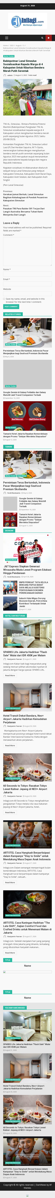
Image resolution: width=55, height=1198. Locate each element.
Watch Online (49, 38)
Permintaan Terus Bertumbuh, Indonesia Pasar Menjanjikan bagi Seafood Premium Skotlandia (27, 333)
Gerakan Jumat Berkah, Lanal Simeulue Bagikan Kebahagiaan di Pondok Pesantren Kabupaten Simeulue (25, 196)
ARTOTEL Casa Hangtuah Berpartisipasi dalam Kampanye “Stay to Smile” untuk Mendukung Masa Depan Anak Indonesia (27, 834)
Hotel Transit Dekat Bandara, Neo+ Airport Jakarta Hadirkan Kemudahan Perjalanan (27, 697)
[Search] (42, 37)
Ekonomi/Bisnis (11, 560)
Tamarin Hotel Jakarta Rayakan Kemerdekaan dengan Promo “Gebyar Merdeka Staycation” (27, 416)
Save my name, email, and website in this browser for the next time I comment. (25, 300)
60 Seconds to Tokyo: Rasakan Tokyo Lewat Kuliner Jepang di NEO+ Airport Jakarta (27, 767)
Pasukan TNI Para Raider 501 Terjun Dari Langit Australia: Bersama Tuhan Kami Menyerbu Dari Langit (24, 210)
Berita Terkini (9, 56)
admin (10, 75)
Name (7, 269)
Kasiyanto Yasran (14, 659)
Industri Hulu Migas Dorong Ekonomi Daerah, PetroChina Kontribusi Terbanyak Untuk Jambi (10, 604)
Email (6, 279)
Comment (8, 235)
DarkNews (41, 1184)
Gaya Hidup (22, 344)
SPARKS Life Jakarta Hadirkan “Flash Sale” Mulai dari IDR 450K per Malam (27, 634)
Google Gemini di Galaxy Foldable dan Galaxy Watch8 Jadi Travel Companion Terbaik (27, 374)
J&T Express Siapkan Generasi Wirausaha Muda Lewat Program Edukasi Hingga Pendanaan (27, 549)
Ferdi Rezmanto (13, 493)
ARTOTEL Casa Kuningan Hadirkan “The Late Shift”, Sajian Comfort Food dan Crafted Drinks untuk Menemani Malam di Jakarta (27, 904)
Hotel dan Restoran (13, 645)
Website (7, 289)
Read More (10, 675)
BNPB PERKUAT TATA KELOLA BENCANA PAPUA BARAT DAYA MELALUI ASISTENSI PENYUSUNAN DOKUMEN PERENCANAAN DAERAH (10, 587)
